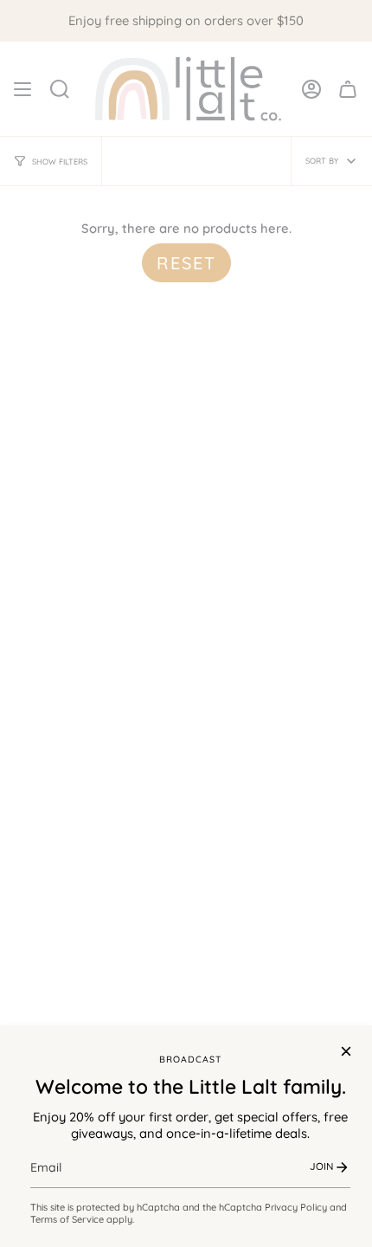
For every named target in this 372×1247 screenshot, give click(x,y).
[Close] (346, 1051)
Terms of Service (67, 1219)
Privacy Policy (296, 1207)
